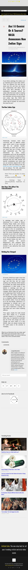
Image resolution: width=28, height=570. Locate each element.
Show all (24, 20)
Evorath (15, 369)
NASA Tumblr (4, 137)
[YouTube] (15, 1)
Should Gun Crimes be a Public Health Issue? (10, 452)
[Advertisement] (13, 420)
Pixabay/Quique (5, 274)
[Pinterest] (17, 1)
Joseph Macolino (20, 47)
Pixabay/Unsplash (5, 77)
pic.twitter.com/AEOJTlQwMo (13, 177)
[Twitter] (13, 1)
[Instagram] (19, 1)
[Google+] (11, 1)
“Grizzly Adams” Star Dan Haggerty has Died (10, 512)
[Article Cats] (14, 6)
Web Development (9, 565)
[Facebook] (9, 1)
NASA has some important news (12, 166)
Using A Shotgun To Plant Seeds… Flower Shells (10, 469)
